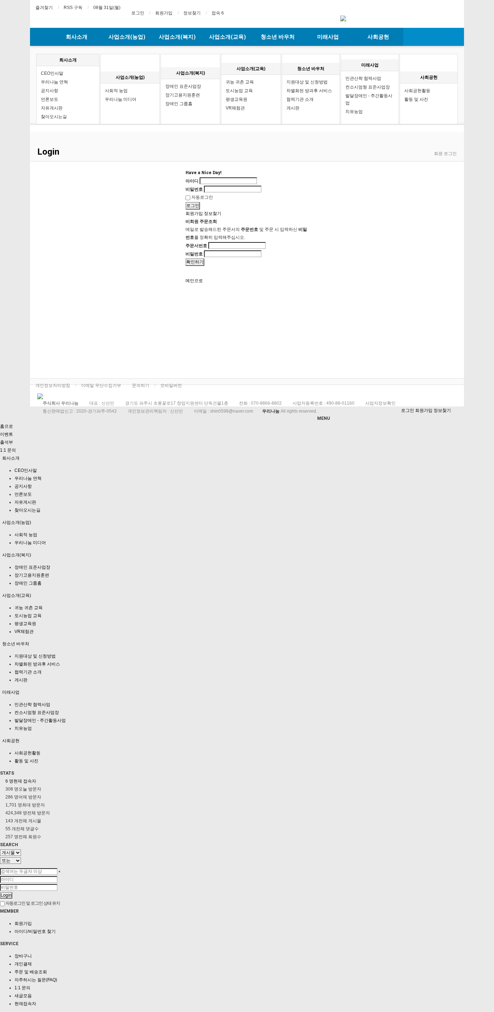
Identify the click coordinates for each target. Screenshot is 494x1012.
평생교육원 (236, 99)
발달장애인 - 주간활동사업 (368, 99)
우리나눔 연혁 (54, 82)
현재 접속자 (20, 781)
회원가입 (164, 13)
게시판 (292, 108)
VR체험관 (235, 108)
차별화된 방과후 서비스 (309, 90)
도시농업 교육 (239, 90)
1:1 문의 (22, 987)
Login (6, 895)
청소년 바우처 (278, 37)
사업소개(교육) (227, 37)
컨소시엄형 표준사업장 (367, 87)
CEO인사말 (52, 73)
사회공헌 (378, 37)
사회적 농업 (116, 90)
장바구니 (23, 956)
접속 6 (218, 13)
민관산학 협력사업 (363, 78)
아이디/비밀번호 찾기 (35, 931)
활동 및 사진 (416, 99)
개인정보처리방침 (52, 385)
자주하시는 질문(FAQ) (35, 979)
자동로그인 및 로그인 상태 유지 (32, 903)
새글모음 (23, 995)
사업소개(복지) (177, 37)
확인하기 (195, 261)
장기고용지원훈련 (182, 95)
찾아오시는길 (54, 116)
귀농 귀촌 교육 (240, 82)
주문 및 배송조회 (30, 971)
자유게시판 (52, 108)
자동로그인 (201, 197)
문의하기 (140, 385)
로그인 (137, 13)
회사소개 (77, 37)
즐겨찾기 (44, 7)
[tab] (247, 458)
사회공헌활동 (417, 90)
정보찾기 (192, 13)
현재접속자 (25, 1003)
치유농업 (354, 111)
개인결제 (23, 963)
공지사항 (49, 90)
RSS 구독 (73, 7)
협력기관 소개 (300, 99)
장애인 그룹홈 (178, 103)
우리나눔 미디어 (120, 99)
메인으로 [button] (194, 280)
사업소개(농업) (126, 37)
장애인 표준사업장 (183, 86)
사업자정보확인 (380, 403)
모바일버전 (171, 385)
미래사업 (328, 37)
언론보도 (49, 99)
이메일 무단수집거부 (101, 385)
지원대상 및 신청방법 (307, 82)
